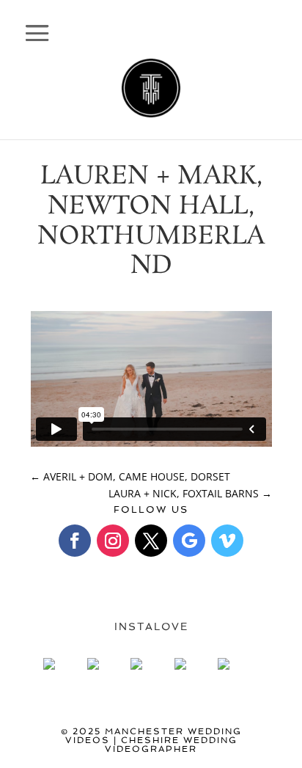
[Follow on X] (151, 540)
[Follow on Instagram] (113, 540)
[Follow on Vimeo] (227, 540)
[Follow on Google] (189, 540)
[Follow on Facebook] (75, 540)
